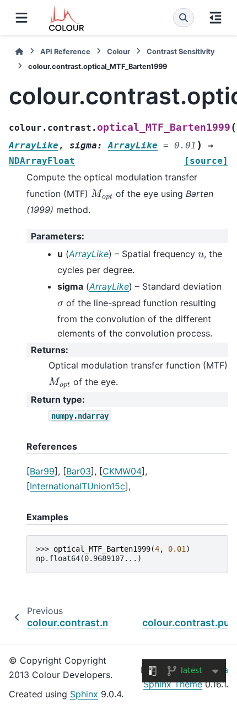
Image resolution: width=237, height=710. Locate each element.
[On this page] (215, 17)
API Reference (65, 51)
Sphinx (84, 694)
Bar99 (42, 471)
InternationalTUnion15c (77, 486)
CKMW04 (122, 471)
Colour (118, 51)
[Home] (19, 51)
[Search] (183, 17)
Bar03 (78, 471)
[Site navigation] (21, 17)
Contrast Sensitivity (181, 51)
